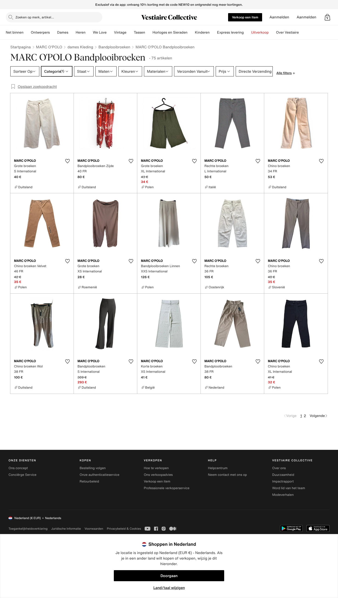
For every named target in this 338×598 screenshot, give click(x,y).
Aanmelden (279, 17)
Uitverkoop (260, 32)
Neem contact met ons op (227, 474)
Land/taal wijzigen (169, 587)
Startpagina (20, 47)
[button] (327, 17)
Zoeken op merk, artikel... (34, 17)
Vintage (120, 32)
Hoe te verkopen (156, 468)
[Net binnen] (27, 32)
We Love (100, 32)
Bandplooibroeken (114, 47)
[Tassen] (149, 32)
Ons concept (18, 468)
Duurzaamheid (283, 474)
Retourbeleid (89, 481)
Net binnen (14, 32)
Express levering (230, 32)
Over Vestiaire (287, 32)
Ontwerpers (40, 32)
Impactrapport (283, 481)
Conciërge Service (22, 474)
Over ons (279, 468)
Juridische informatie (66, 528)
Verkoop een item (245, 17)
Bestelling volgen (93, 468)
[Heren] (89, 32)
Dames (63, 32)
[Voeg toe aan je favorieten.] (67, 161)
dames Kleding (80, 47)
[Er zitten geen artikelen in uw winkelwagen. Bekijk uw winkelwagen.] (327, 17)
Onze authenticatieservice (99, 474)
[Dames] (72, 32)
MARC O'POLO (49, 47)
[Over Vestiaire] (302, 32)
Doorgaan (169, 575)
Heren (81, 32)
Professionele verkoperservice (166, 488)
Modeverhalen (283, 494)
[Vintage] (130, 32)
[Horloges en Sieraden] (191, 32)
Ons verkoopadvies (158, 474)
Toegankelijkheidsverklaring (28, 528)
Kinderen (202, 32)
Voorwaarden (94, 528)
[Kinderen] (213, 32)
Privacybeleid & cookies (124, 528)
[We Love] (110, 32)
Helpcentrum (218, 468)
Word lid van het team (288, 488)
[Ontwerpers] (53, 32)
